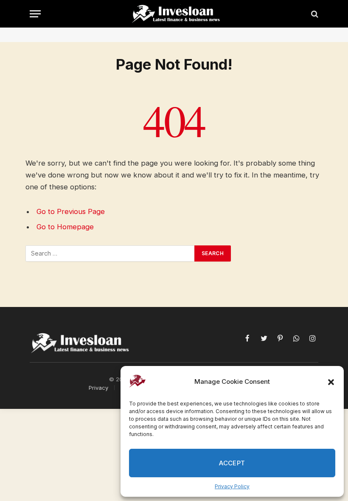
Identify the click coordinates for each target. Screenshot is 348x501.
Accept (232, 463)
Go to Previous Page (70, 211)
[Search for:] (110, 253)
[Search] (313, 13)
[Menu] (35, 13)
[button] (331, 382)
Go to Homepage (65, 226)
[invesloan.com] (178, 14)
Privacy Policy (232, 486)
